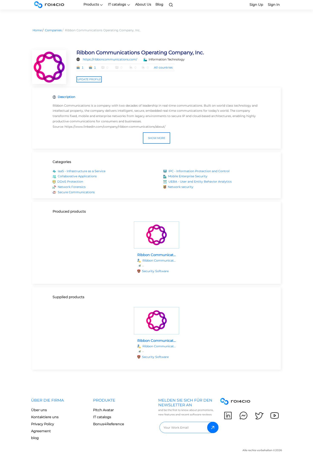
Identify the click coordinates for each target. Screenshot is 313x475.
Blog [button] (159, 4)
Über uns (39, 410)
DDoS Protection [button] (70, 181)
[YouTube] (274, 415)
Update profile (89, 79)
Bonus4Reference (108, 424)
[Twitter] (259, 415)
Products (91, 4)
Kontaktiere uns (45, 417)
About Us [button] (143, 4)
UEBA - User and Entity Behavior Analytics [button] (200, 181)
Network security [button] (180, 187)
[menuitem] (62, 420)
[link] (171, 4)
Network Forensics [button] (72, 187)
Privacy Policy (42, 424)
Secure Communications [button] (76, 192)
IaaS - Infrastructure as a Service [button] (81, 171)
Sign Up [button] (256, 5)
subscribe (212, 427)
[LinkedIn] (228, 415)
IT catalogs (117, 4)
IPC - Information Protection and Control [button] (199, 171)
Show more (156, 138)
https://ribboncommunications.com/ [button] (110, 59)
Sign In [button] (274, 5)
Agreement (41, 431)
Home (37, 30)
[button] (159, 271)
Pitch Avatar (103, 410)
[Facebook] (243, 415)
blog (35, 438)
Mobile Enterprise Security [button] (187, 176)
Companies (53, 30)
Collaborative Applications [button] (77, 176)
